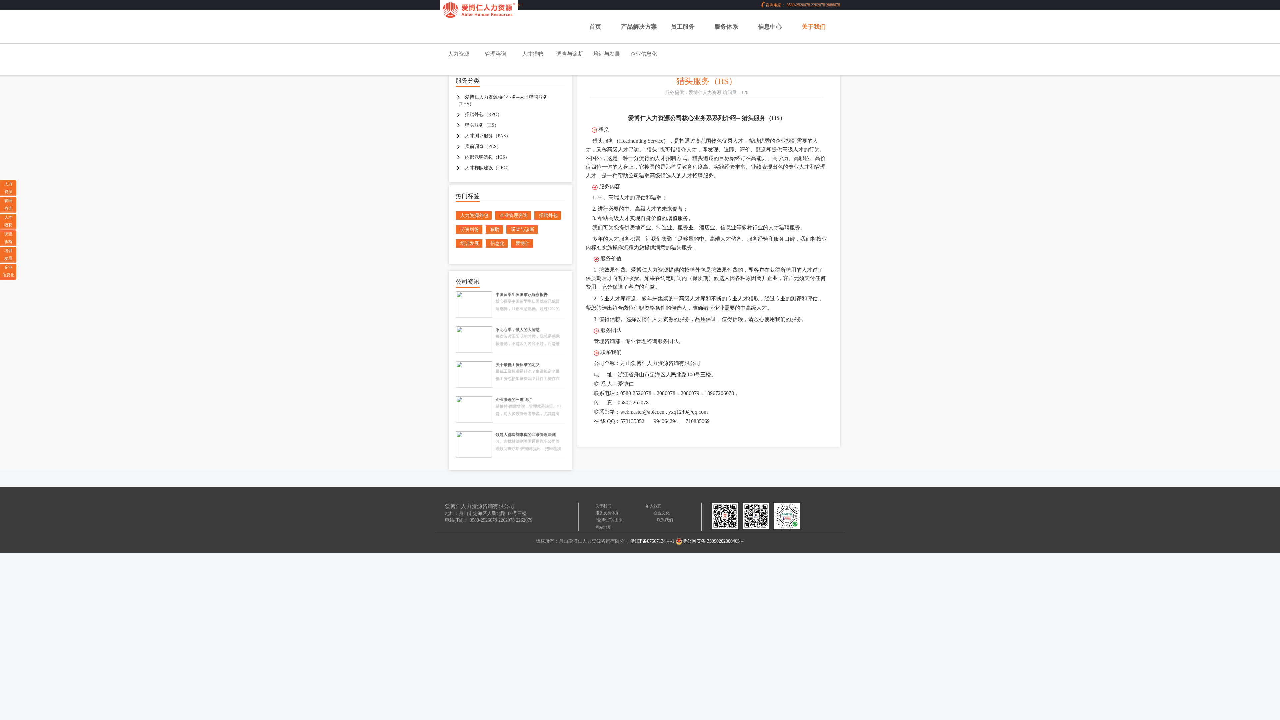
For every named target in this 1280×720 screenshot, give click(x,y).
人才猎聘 (532, 54)
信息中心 (770, 26)
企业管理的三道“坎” (514, 399)
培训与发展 (606, 54)
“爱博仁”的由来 (609, 520)
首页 (595, 26)
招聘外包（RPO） (483, 114)
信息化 (497, 243)
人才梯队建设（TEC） (488, 167)
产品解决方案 (639, 26)
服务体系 (726, 26)
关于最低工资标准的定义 (518, 364)
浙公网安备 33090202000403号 (713, 541)
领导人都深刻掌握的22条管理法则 (526, 434)
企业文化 (662, 513)
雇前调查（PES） (483, 146)
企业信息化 (643, 54)
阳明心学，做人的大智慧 (518, 329)
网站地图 (603, 527)
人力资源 (458, 54)
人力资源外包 (474, 215)
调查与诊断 (569, 54)
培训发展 (469, 243)
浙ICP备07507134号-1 (652, 541)
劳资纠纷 (469, 229)
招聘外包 (548, 215)
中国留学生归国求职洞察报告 (522, 294)
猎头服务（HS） (482, 125)
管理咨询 (495, 54)
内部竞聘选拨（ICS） (487, 157)
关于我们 (814, 26)
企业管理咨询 (514, 215)
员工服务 (683, 26)
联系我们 (665, 520)
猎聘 (495, 229)
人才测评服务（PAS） (488, 135)
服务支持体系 (607, 513)
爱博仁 (523, 243)
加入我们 (654, 506)
